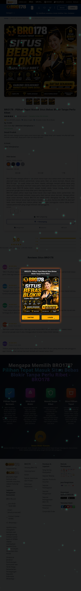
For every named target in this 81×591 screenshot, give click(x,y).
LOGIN (50, 317)
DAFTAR (31, 317)
